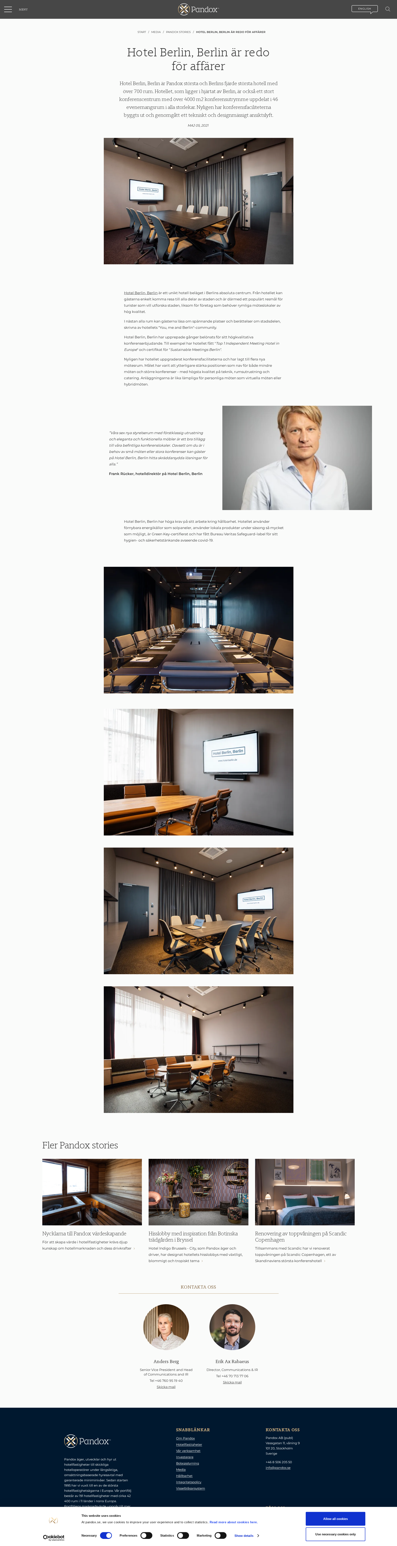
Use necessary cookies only (335, 1534)
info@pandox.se (278, 1468)
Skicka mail (166, 1387)
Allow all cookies (335, 1519)
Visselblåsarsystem (190, 1488)
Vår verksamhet (188, 1451)
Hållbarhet (184, 1476)
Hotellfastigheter (189, 1444)
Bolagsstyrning (187, 1463)
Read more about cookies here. (234, 1522)
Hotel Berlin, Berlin (141, 293)
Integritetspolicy (188, 1482)
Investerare (184, 1457)
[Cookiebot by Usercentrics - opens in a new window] (53, 1538)
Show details (243, 1535)
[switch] (146, 1535)
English (364, 8)
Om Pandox (185, 1438)
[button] (8, 9)
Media (181, 1470)
